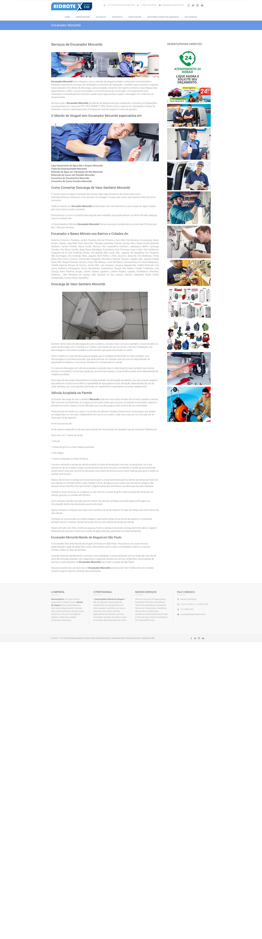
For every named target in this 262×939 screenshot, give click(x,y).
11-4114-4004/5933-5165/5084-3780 (120, 5)
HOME (67, 17)
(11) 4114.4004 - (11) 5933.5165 (194, 604)
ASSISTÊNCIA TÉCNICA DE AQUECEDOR (163, 17)
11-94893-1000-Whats (148, 5)
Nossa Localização (188, 599)
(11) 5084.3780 (187, 609)
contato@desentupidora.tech (173, 5)
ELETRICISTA (117, 17)
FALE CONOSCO (191, 17)
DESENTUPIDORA (83, 17)
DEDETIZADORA (134, 17)
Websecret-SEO (117, 638)
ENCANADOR (101, 17)
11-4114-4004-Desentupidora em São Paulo (76, 638)
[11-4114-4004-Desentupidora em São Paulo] (72, 6)
